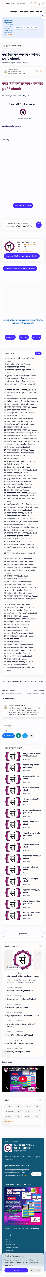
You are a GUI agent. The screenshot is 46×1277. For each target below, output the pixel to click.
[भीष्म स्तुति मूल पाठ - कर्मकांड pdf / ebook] (13, 835)
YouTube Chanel (32, 28)
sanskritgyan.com (27, 251)
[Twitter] (23, 1157)
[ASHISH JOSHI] (13, 70)
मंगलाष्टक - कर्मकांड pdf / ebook (31, 777)
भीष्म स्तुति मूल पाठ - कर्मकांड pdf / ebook (31, 834)
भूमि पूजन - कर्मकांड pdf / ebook (31, 800)
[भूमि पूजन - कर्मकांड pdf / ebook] (13, 801)
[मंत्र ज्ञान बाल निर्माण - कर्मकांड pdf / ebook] (13, 813)
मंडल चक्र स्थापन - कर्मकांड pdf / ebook (31, 914)
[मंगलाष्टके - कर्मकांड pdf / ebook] (13, 790)
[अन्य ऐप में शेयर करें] (31, 735)
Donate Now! (19, 28)
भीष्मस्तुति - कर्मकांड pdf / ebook (31, 846)
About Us (36, 337)
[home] (6, 12)
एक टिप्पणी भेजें (23, 934)
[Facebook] (7, 1157)
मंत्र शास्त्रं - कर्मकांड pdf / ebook (31, 891)
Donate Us (10, 337)
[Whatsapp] (9, 1160)
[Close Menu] (41, 28)
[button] (42, 3)
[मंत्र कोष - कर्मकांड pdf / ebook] (13, 824)
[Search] (31, 3)
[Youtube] (29, 1157)
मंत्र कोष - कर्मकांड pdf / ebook (31, 823)
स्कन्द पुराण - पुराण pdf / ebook (18, 1007)
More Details (35, 1270)
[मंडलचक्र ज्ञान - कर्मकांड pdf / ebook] (13, 858)
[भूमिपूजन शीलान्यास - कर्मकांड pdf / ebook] (13, 904)
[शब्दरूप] (31, 12)
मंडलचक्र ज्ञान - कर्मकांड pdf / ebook (32, 857)
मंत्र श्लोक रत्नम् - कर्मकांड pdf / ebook (31, 766)
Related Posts (9, 353)
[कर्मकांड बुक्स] (13, 12)
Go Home (23, 337)
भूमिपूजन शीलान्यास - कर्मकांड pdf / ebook (31, 902)
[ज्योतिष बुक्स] (19, 987)
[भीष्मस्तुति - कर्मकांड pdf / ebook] (13, 847)
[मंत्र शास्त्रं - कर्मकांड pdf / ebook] (13, 892)
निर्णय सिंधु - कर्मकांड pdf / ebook (18, 1052)
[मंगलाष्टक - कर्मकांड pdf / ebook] (13, 779)
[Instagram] (16, 1157)
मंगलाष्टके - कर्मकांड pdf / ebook (31, 789)
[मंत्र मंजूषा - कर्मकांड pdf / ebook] (13, 870)
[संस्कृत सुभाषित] (24, 12)
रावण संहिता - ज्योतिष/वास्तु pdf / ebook (20, 1035)
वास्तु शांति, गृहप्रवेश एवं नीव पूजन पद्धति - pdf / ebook (21, 1025)
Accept (16, 1270)
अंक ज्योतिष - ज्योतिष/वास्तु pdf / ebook (20, 991)
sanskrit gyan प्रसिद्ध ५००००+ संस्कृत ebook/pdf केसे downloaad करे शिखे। (20, 224)
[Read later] (36, 71)
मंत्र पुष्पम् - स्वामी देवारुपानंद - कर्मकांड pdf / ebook (32, 755)
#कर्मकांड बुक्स (8, 726)
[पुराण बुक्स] (18, 1004)
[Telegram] (37, 1157)
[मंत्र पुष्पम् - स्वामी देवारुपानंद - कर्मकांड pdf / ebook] (13, 756)
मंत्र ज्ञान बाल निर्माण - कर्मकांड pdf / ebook (32, 811)
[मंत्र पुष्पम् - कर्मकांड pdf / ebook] (13, 881)
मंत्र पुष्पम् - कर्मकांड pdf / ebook (31, 880)
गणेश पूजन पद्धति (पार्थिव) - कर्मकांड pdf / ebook (23, 976)
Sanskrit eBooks (12, 3)
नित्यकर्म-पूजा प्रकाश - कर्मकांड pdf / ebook (21, 999)
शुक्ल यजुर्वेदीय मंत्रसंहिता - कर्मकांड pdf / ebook (23, 1016)
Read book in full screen (23, 206)
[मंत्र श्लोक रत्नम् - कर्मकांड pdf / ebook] (13, 767)
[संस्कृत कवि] (39, 12)
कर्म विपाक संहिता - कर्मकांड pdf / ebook (20, 1043)
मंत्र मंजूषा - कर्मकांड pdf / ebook (31, 868)
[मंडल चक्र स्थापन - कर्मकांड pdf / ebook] (13, 915)
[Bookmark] (35, 3)
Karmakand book (30, 244)
